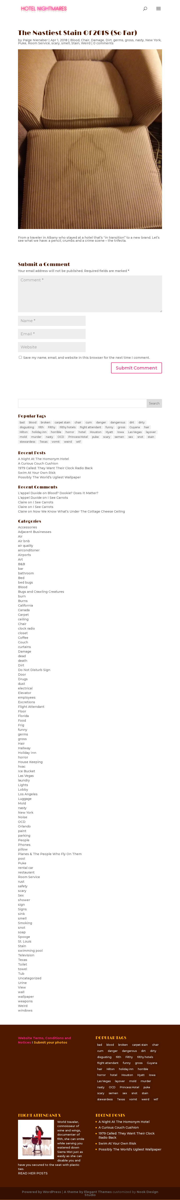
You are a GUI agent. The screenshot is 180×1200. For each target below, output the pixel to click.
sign (21, 905)
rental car (25, 868)
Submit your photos (50, 1042)
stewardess (27, 441)
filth (41, 427)
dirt (132, 422)
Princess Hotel (78, 436)
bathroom (26, 573)
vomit (56, 441)
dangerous (117, 422)
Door (22, 674)
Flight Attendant (31, 707)
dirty (142, 422)
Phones (24, 845)
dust (21, 684)
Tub (21, 974)
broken (45, 422)
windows (25, 1010)
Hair (21, 744)
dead (22, 656)
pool (21, 859)
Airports (24, 555)
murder (36, 436)
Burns (23, 601)
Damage (97, 40)
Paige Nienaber (35, 40)
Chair (85, 40)
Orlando (24, 826)
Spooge (24, 937)
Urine (22, 983)
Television (26, 955)
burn (22, 596)
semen (119, 436)
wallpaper (26, 997)
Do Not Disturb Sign (34, 670)
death (22, 661)
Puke (22, 43)
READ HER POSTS (33, 1173)
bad (22, 422)
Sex (21, 895)
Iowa (120, 432)
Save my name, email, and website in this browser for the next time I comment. (86, 358)
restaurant (26, 872)
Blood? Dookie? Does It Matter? (73, 493)
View (22, 987)
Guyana (135, 427)
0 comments (103, 43)
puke (95, 436)
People (23, 840)
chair (78, 422)
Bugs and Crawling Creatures (41, 592)
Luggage (25, 799)
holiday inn (39, 432)
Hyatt (109, 432)
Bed (21, 578)
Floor (22, 711)
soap (22, 932)
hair (146, 427)
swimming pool (30, 951)
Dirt (109, 40)
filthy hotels (68, 427)
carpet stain (62, 422)
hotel (82, 432)
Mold (22, 803)
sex (130, 436)
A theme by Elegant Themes (88, 1192)
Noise (22, 817)
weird (68, 441)
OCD (61, 436)
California (25, 605)
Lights (23, 785)
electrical (25, 688)
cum (89, 422)
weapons (25, 1001)
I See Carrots (58, 498)
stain (151, 436)
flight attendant (90, 427)
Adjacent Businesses (34, 532)
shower (24, 900)
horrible (56, 432)
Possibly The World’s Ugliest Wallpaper (49, 477)
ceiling (23, 619)
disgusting (27, 427)
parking (24, 836)
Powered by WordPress (41, 1192)
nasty (139, 40)
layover (151, 432)
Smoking (25, 923)
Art (20, 559)
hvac (21, 767)
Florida (23, 716)
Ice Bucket (26, 771)
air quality (25, 546)
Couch (23, 642)
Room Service (39, 43)
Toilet (22, 964)
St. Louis (24, 941)
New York (153, 40)
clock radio (26, 628)
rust (21, 882)
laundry (24, 780)
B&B (21, 564)
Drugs (23, 679)
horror (70, 432)
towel (22, 969)
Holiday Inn (27, 753)
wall (21, 992)
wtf (78, 441)
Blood (74, 40)
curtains (24, 647)
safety (22, 886)
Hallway (24, 748)
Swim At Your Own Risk (37, 473)
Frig (21, 725)
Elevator (24, 693)
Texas (43, 441)
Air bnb (24, 541)
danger (101, 422)
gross (129, 40)
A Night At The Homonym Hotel (43, 459)
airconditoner (29, 550)
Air (20, 536)
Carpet (23, 615)
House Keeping (30, 762)
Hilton (24, 432)
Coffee (23, 638)
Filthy (51, 427)
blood (32, 422)
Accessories (27, 527)
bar (20, 569)
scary (55, 43)
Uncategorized (29, 978)
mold (23, 436)
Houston (95, 432)
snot (140, 436)
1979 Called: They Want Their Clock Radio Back (55, 468)
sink (21, 914)
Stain (75, 43)
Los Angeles (28, 794)
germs (118, 40)
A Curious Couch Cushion (38, 463)
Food (22, 720)
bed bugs (25, 582)
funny (109, 427)
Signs (22, 909)
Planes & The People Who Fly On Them (50, 854)
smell (65, 43)
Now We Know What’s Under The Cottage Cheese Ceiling (79, 511)
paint (22, 831)
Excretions (26, 702)
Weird (85, 43)
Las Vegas (135, 432)
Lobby (23, 790)
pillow (23, 849)
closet (23, 633)
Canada (24, 610)
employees (27, 697)
